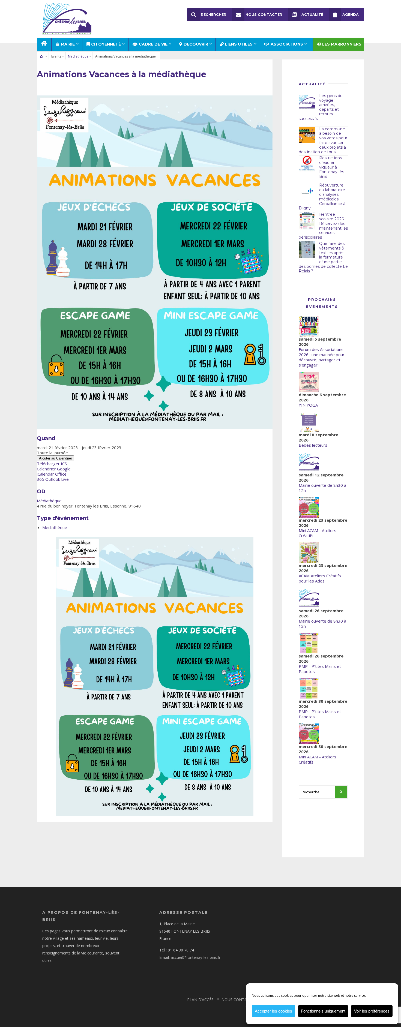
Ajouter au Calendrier (55, 458)
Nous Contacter (264, 15)
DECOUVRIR (196, 44)
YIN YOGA (308, 405)
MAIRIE (68, 44)
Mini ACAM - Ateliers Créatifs (317, 533)
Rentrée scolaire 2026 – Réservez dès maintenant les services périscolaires (323, 226)
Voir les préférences (372, 1011)
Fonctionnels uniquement (323, 1011)
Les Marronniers (341, 44)
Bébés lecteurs (313, 445)
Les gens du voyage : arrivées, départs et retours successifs (321, 107)
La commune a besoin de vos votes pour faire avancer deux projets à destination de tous (323, 140)
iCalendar (45, 474)
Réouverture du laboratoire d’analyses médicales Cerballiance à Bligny (322, 197)
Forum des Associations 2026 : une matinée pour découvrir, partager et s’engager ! (322, 357)
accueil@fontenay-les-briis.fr (195, 957)
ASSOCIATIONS (287, 44)
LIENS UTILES (239, 44)
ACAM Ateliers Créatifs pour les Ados (320, 578)
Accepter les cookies (273, 1011)
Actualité (312, 15)
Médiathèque (49, 500)
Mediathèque (78, 56)
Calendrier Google (54, 469)
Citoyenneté (106, 44)
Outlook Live (57, 479)
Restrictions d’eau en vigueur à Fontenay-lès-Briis (332, 167)
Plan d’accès (200, 999)
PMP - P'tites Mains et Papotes (320, 668)
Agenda (350, 15)
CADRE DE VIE (153, 44)
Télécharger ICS (52, 463)
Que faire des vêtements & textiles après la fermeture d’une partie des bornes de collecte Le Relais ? (323, 257)
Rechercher (213, 15)
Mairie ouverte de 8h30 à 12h (322, 487)
